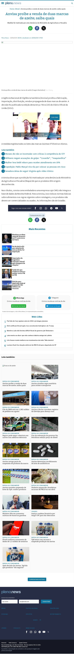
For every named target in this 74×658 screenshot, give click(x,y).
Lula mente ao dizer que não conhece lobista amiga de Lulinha (29, 335)
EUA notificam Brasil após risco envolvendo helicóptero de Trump (30, 326)
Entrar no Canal (19, 306)
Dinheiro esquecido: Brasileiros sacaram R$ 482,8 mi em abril (43, 489)
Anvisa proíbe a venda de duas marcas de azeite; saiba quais (14, 384)
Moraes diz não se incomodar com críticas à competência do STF (35, 154)
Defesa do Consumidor (11, 381)
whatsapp (46, 208)
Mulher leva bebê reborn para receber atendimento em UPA (32, 162)
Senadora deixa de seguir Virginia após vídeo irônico (29, 171)
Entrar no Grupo (54, 306)
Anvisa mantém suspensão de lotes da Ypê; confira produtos (14, 489)
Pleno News (13, 3)
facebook (35, 208)
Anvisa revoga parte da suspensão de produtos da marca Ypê (15, 463)
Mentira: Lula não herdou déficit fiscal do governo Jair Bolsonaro (30, 331)
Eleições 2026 (54, 608)
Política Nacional (32, 608)
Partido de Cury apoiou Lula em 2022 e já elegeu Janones (27, 321)
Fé (40, 620)
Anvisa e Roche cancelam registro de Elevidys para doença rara (44, 410)
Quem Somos (23, 643)
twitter (61, 208)
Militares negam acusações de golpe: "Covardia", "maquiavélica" (35, 158)
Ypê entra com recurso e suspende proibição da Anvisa (43, 541)
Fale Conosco (13, 643)
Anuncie (3, 643)
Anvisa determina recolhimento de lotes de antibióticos (44, 462)
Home (12, 9)
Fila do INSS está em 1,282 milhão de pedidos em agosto (16, 410)
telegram (51, 208)
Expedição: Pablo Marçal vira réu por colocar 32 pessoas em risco (35, 167)
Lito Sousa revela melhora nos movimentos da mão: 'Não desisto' (30, 340)
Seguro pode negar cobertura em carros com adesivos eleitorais (15, 436)
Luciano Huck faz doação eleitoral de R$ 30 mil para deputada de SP (31, 345)
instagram (40, 208)
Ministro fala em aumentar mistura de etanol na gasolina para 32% (14, 515)
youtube (56, 208)
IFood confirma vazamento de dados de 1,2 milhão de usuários (15, 541)
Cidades (34, 511)
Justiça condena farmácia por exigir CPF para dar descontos (43, 515)
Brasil (18, 9)
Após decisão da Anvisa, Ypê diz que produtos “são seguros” (15, 567)
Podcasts (17, 628)
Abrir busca (72, 3)
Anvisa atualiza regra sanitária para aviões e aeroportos (43, 384)
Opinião (3, 628)
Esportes (29, 614)
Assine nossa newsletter (8, 597)
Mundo (35, 620)
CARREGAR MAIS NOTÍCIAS (37, 579)
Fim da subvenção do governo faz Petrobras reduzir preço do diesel (44, 436)
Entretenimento (55, 614)
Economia (4, 614)
